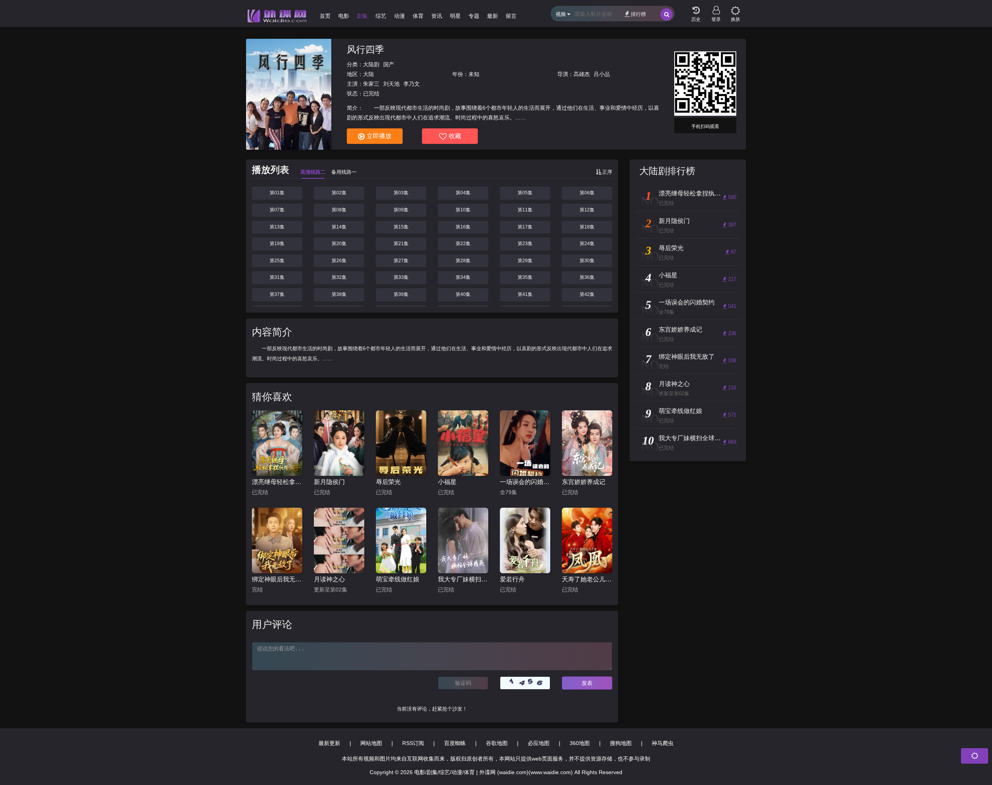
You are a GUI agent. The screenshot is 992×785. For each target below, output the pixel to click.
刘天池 (391, 84)
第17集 (525, 227)
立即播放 (379, 136)
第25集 (277, 260)
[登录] (716, 8)
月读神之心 (329, 579)
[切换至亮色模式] (735, 8)
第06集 (587, 192)
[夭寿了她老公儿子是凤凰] (587, 540)
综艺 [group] (380, 16)
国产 (388, 64)
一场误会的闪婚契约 (525, 482)
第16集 (463, 227)
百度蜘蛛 (455, 743)
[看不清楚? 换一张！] (525, 683)
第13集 (277, 227)
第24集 (587, 243)
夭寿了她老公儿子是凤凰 (587, 579)
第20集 (339, 243)
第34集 (463, 277)
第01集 (277, 192)
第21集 (401, 243)
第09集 (401, 210)
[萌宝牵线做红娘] (401, 540)
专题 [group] (473, 16)
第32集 (339, 277)
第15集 (401, 227)
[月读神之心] (339, 540)
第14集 (339, 227)
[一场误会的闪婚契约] (525, 443)
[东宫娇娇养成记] (587, 443)
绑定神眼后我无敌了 (277, 579)
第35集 (525, 277)
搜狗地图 (621, 743)
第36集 (587, 277)
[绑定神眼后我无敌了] (277, 540)
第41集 (525, 294)
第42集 (587, 294)
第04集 (463, 192)
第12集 (587, 210)
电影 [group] (343, 16)
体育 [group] (418, 16)
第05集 (525, 192)
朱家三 (371, 84)
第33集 (401, 277)
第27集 (401, 260)
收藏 (455, 136)
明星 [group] (455, 16)
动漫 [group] (399, 16)
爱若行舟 (512, 579)
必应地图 (538, 743)
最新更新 (329, 743)
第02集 (339, 192)
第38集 (339, 294)
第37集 (277, 294)
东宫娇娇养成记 (583, 482)
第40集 (463, 294)
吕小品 (602, 74)
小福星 (447, 482)
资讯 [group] (436, 16)
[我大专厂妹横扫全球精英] (463, 540)
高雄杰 (582, 74)
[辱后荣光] (401, 443)
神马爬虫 (662, 743)
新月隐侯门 (329, 482)
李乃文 (411, 84)
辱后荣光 (388, 482)
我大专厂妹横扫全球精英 (463, 579)
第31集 (277, 277)
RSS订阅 (413, 743)
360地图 (580, 743)
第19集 (277, 243)
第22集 (463, 243)
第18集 (587, 227)
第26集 (339, 260)
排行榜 (638, 14)
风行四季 (365, 49)
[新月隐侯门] (339, 443)
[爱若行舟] (525, 540)
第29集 (525, 260)
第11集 (525, 210)
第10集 (463, 210)
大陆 (368, 74)
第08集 (339, 210)
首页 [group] (325, 16)
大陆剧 (371, 64)
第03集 (401, 192)
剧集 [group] (362, 16)
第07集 (277, 210)
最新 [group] (492, 16)
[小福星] (463, 443)
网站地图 (371, 743)
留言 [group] (511, 16)
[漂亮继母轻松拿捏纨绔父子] (277, 443)
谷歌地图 (497, 743)
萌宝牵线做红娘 (397, 579)
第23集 (525, 243)
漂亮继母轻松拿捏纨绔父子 (277, 482)
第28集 (463, 260)
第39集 (401, 294)
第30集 (587, 260)
